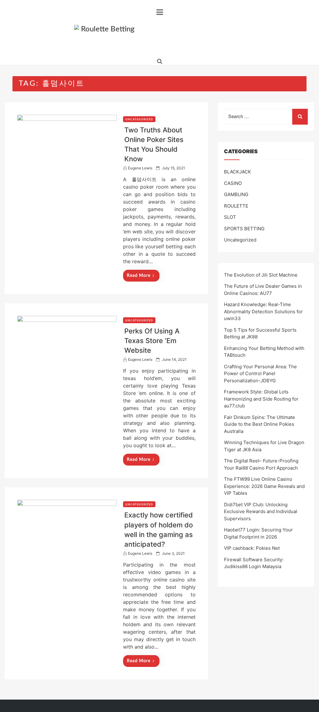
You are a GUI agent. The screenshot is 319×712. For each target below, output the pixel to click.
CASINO (233, 183)
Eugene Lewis (140, 168)
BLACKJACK (237, 172)
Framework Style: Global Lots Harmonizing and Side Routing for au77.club (261, 399)
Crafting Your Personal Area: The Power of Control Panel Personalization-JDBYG (260, 374)
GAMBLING (236, 194)
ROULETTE (236, 206)
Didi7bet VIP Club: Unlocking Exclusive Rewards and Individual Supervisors (260, 511)
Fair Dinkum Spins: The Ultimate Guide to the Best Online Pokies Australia (259, 424)
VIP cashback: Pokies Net (252, 548)
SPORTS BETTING (244, 229)
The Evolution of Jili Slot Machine (261, 275)
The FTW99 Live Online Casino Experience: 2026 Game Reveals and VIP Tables (264, 486)
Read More (138, 275)
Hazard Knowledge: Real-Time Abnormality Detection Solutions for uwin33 (263, 311)
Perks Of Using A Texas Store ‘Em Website (151, 340)
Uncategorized (139, 119)
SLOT (230, 217)
